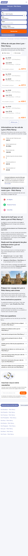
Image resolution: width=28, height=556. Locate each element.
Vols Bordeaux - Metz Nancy (8, 409)
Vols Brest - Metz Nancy (7, 431)
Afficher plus (14, 122)
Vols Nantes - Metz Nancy (7, 423)
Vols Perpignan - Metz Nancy (8, 426)
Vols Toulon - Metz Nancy (7, 434)
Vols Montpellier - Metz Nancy (8, 417)
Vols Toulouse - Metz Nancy (8, 415)
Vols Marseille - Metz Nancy (8, 412)
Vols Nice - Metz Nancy (7, 420)
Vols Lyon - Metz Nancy (7, 428)
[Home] (4, 2)
